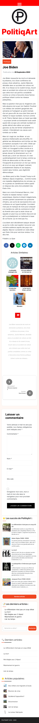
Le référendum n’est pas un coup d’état (19, 609)
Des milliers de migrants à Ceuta (19, 686)
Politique (7, 62)
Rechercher (32, 628)
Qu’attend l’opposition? (16, 696)
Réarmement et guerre (13, 617)
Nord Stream (22, 393)
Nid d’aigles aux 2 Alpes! (14, 614)
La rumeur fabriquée (15, 712)
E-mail (10, 469)
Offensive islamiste (12, 388)
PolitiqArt (19, 31)
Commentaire (12, 434)
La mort (14, 550)
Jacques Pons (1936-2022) (21, 579)
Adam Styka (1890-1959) (20, 538)
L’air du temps (10, 619)
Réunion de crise (14, 691)
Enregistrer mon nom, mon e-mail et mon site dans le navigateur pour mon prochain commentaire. (18, 495)
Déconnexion (13, 702)
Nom (9, 459)
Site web (10, 479)
